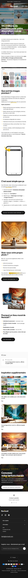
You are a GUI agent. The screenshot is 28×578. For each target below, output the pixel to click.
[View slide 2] (13, 503)
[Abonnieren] (24, 548)
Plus (2, 400)
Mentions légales (13, 570)
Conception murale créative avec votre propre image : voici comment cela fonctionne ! (13, 454)
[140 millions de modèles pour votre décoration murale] (14, 385)
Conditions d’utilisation (14, 572)
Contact (4, 531)
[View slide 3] (15, 503)
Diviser (4, 355)
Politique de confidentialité (6, 570)
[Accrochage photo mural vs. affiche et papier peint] (14, 413)
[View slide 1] (11, 503)
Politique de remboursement (21, 570)
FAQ (3, 527)
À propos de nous (6, 529)
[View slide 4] (16, 503)
